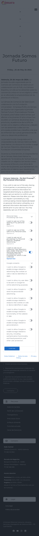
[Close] (35, 178)
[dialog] (19, 268)
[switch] (30, 222)
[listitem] (19, 216)
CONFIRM (12, 348)
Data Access (23, 356)
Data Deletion (9, 356)
